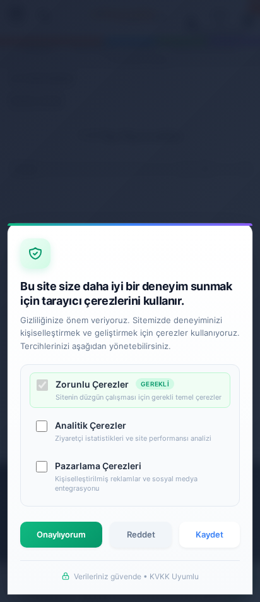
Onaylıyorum (61, 534)
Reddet (141, 534)
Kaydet (209, 534)
